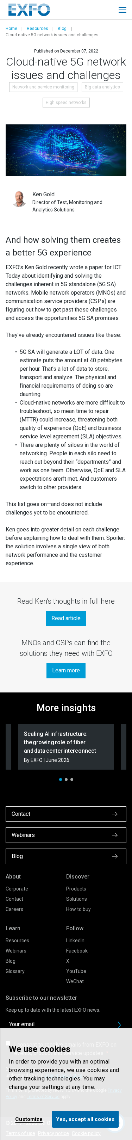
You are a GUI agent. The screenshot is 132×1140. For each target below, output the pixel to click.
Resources (37, 28)
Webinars (16, 951)
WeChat (75, 981)
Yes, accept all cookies (85, 1119)
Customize (29, 1119)
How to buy (78, 909)
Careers (14, 909)
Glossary (15, 971)
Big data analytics (102, 87)
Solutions (76, 899)
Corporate (17, 889)
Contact (14, 899)
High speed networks (66, 102)
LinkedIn (75, 940)
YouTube (76, 971)
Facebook (77, 951)
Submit (119, 1025)
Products (76, 889)
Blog (62, 28)
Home (11, 28)
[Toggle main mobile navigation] (122, 10)
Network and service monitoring (43, 87)
